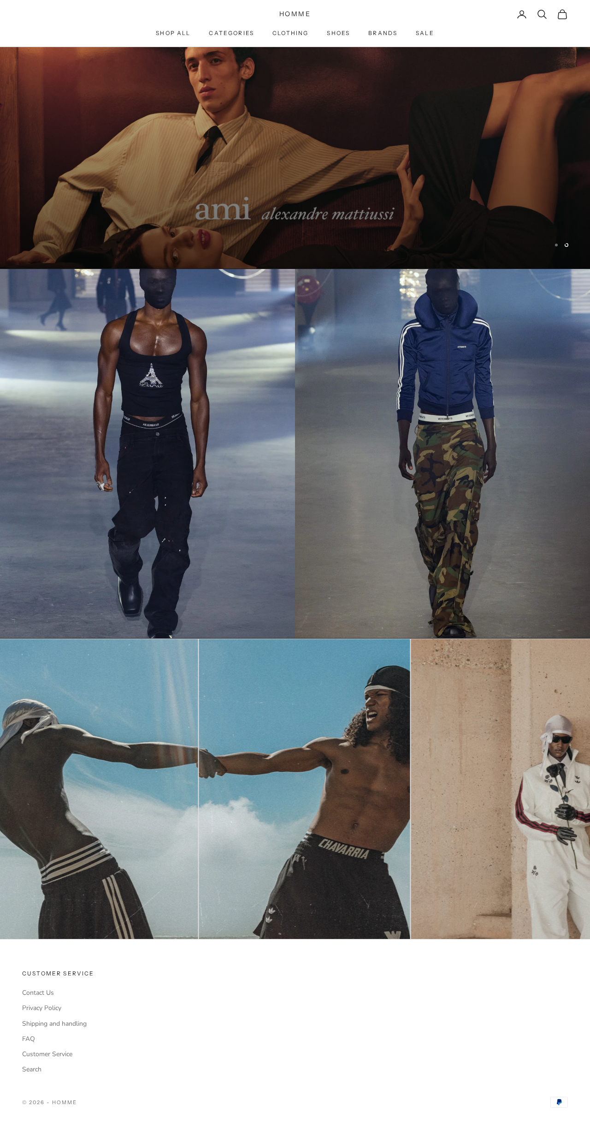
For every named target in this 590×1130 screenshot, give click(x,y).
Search (31, 1069)
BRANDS (382, 33)
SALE (425, 33)
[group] (295, 158)
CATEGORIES (231, 33)
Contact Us (38, 992)
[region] (295, 158)
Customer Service (47, 1054)
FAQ (28, 1038)
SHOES (338, 33)
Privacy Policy (41, 1008)
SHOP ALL (173, 33)
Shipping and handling (54, 1023)
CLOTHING (290, 33)
